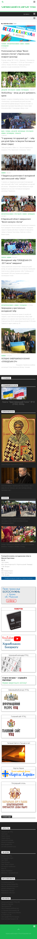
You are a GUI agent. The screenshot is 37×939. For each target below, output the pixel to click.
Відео (2, 131)
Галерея (3, 257)
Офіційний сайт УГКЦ (7, 832)
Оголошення (4, 46)
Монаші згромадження (7, 842)
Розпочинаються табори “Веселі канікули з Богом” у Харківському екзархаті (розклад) (15, 54)
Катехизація (21, 131)
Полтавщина (25, 90)
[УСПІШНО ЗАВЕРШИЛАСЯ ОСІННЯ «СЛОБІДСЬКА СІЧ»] (18, 340)
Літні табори (11, 90)
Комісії (22, 44)
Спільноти (18, 133)
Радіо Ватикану (5, 862)
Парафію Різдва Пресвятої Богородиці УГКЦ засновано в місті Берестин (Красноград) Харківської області (15, 521)
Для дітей (4, 90)
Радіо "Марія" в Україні (7, 864)
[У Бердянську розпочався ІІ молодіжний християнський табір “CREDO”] (18, 162)
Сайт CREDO (4, 860)
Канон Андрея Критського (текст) (12, 464)
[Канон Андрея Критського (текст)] (18, 438)
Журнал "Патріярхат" (7, 870)
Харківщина (31, 214)
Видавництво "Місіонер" (8, 892)
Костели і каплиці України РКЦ (9, 884)
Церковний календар (7, 840)
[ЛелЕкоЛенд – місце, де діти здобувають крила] (18, 79)
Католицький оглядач (7, 858)
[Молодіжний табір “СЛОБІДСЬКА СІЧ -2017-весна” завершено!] (18, 247)
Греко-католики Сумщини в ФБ (9, 919)
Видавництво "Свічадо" (7, 890)
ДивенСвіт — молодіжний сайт (9, 873)
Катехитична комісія (13, 44)
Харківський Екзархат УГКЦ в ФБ (10, 902)
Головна (3, 44)
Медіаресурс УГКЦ (6, 856)
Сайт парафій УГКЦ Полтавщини (10, 917)
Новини (27, 44)
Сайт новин (4, 834)
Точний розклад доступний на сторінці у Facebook (18, 578)
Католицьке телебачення (8, 866)
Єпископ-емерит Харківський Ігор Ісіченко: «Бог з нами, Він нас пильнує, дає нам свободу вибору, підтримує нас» (17, 488)
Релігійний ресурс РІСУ (7, 882)
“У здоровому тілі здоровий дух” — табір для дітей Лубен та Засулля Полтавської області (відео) (18, 141)
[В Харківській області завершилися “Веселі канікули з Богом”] (18, 204)
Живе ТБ (3, 868)
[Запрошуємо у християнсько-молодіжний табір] (18, 291)
